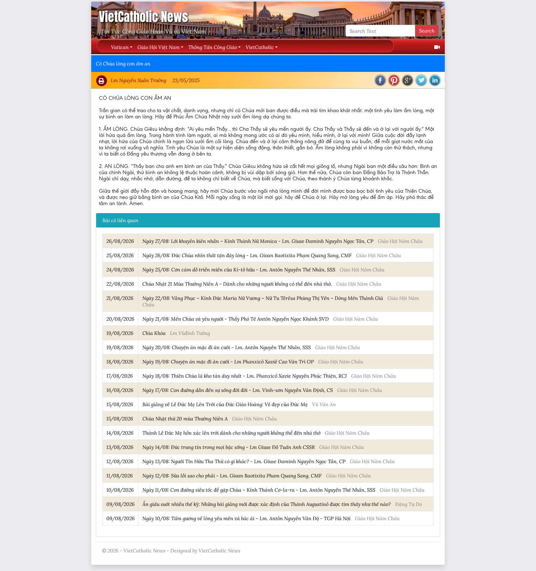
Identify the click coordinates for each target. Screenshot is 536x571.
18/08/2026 (119, 361)
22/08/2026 (120, 283)
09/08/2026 (120, 504)
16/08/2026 (119, 390)
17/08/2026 (119, 375)
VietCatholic (260, 47)
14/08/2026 (119, 432)
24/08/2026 (120, 269)
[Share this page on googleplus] (407, 80)
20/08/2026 (120, 318)
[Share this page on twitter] (421, 80)
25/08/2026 (120, 255)
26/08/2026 (120, 241)
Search (427, 30)
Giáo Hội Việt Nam (158, 47)
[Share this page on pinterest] (394, 80)
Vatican (120, 47)
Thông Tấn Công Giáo (212, 47)
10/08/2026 (120, 489)
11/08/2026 (119, 475)
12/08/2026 (119, 461)
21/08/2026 (119, 298)
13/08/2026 (119, 447)
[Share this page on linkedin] (435, 80)
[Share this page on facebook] (380, 80)
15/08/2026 (119, 404)
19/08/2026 (119, 333)
